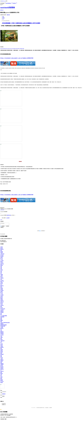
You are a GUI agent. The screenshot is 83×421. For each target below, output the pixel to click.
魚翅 (1, 279)
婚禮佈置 (1, 332)
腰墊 (1, 319)
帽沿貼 (1, 248)
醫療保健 (8, 14)
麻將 (1, 355)
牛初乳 (1, 304)
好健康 (1, 299)
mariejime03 (2, 209)
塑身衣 (1, 379)
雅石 (1, 313)
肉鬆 (1, 267)
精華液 (1, 373)
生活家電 (7, 217)
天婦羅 (1, 274)
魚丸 (1, 273)
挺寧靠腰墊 (2, 316)
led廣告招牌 (2, 340)
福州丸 (1, 276)
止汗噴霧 (1, 260)
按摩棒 (1, 361)
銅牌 (1, 338)
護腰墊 (1, 320)
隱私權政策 (46, 407)
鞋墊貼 (1, 298)
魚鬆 (1, 266)
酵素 (1, 306)
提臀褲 (1, 382)
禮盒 (1, 268)
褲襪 (1, 353)
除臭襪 (1, 251)
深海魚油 (1, 305)
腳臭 (1, 250)
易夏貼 (1, 257)
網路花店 (1, 331)
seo (0, 370)
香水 (1, 375)
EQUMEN (2, 381)
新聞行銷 (1, 371)
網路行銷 (1, 369)
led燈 (1, 341)
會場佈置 (1, 333)
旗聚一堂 (1, 264)
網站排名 (1, 328)
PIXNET (34, 407)
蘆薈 (1, 372)
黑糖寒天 (1, 323)
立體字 (1, 337)
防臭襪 (1, 252)
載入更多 (2, 221)
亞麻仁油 (1, 301)
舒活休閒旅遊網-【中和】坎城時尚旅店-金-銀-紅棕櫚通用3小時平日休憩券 (21, 23)
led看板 (1, 346)
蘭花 (1, 314)
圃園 (1, 378)
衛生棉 (1, 365)
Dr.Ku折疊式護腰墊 (3, 315)
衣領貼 (1, 282)
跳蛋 (1, 362)
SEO (1, 329)
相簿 (3, 16)
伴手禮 (1, 357)
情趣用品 (1, 363)
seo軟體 (1, 327)
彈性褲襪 (1, 354)
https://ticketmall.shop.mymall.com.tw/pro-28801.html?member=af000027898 (12, 48)
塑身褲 (1, 380)
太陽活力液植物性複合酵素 (5, 322)
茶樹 (1, 374)
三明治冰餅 (2, 253)
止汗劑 (1, 259)
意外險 (1, 307)
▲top (1, 219)
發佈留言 (2, 227)
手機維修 (1, 364)
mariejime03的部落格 (7, 7)
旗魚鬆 (1, 265)
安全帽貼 (1, 256)
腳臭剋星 (1, 249)
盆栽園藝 (1, 312)
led (0, 342)
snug (1, 284)
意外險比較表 (2, 308)
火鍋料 (1, 275)
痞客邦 (8, 215)
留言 (10, 215)
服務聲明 (50, 407)
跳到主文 (1, 10)
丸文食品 (1, 280)
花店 (1, 330)
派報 (1, 336)
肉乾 (1, 272)
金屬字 (1, 339)
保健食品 (1, 300)
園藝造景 (1, 311)
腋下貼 (1, 258)
